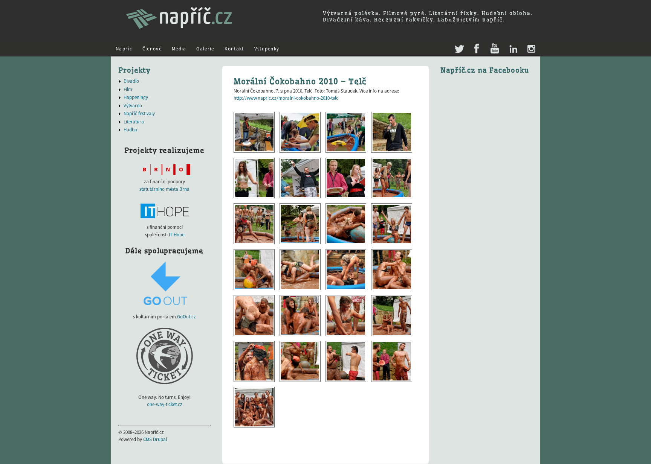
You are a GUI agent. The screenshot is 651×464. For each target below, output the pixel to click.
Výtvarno (133, 105)
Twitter (459, 45)
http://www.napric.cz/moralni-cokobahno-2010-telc (286, 98)
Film (128, 89)
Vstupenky (267, 49)
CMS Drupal (155, 439)
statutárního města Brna (164, 189)
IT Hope (176, 234)
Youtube (494, 49)
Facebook (477, 49)
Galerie (205, 49)
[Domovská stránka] (179, 32)
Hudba (130, 129)
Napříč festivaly (139, 113)
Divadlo (131, 81)
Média (179, 49)
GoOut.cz (186, 316)
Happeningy (136, 97)
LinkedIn (513, 49)
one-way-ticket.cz (164, 404)
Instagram (531, 49)
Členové (152, 49)
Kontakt (234, 49)
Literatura (134, 122)
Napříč (124, 49)
